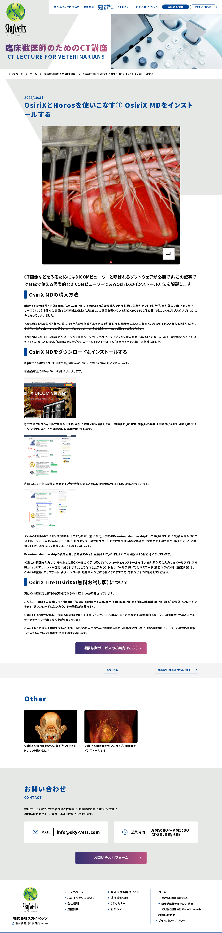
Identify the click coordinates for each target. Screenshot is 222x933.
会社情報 (73, 903)
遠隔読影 (88, 7)
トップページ (75, 892)
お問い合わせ (203, 7)
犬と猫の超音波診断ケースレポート (181, 909)
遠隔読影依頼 (175, 7)
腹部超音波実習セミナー (106, 7)
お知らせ (141, 7)
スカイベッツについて (66, 7)
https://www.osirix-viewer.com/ (78, 305)
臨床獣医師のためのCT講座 (177, 903)
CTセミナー (125, 7)
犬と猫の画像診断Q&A (174, 898)
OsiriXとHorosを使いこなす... (174, 670)
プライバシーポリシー (172, 920)
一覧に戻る (111, 670)
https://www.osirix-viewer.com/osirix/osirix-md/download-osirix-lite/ (117, 602)
